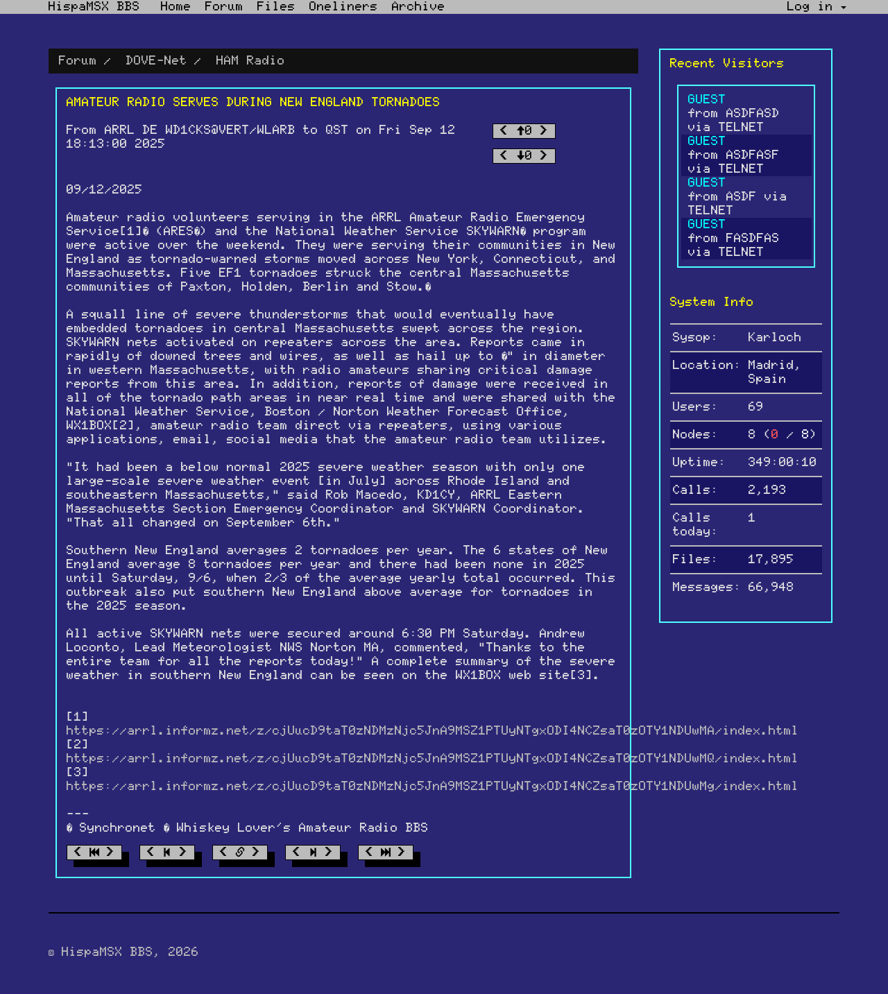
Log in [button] (814, 7)
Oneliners (343, 7)
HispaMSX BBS (94, 7)
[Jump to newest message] (385, 852)
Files (276, 7)
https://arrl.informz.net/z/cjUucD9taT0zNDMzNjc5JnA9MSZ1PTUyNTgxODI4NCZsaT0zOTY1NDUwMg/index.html (433, 786)
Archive (418, 7)
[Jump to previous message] (167, 852)
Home (176, 7)
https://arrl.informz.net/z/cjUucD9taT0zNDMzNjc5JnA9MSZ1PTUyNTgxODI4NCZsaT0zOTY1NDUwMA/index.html (433, 731)
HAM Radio (250, 61)
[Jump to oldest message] (94, 852)
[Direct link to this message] (240, 852)
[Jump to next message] (313, 852)
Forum (224, 7)
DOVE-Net (156, 61)
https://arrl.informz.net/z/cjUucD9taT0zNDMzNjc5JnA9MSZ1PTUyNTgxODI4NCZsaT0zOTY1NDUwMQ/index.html (433, 759)
